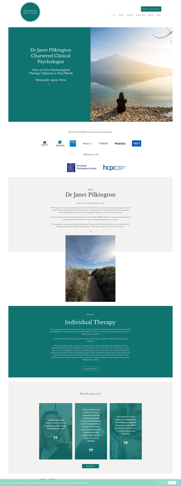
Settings (162, 483)
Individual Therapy (90, 322)
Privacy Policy (82, 483)
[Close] (178, 482)
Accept (172, 483)
